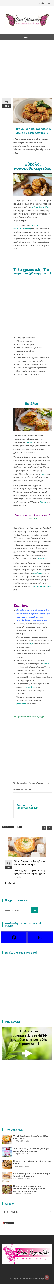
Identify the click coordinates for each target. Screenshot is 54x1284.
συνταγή (29, 442)
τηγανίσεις (31, 687)
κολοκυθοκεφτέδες (40, 207)
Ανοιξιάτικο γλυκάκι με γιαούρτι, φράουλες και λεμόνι (31, 1149)
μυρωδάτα (21, 703)
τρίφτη (44, 474)
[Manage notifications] (47, 1277)
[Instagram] (40, 937)
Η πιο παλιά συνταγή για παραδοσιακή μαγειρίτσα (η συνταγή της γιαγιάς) (29, 1188)
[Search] (34, 910)
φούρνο (45, 663)
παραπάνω (42, 558)
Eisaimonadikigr (23, 789)
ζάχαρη (43, 502)
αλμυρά (39, 783)
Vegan (32, 783)
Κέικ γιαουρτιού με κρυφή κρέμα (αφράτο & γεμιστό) (31, 1174)
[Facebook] (14, 937)
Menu (41, 2)
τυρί (31, 643)
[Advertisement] (27, 71)
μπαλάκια (37, 573)
